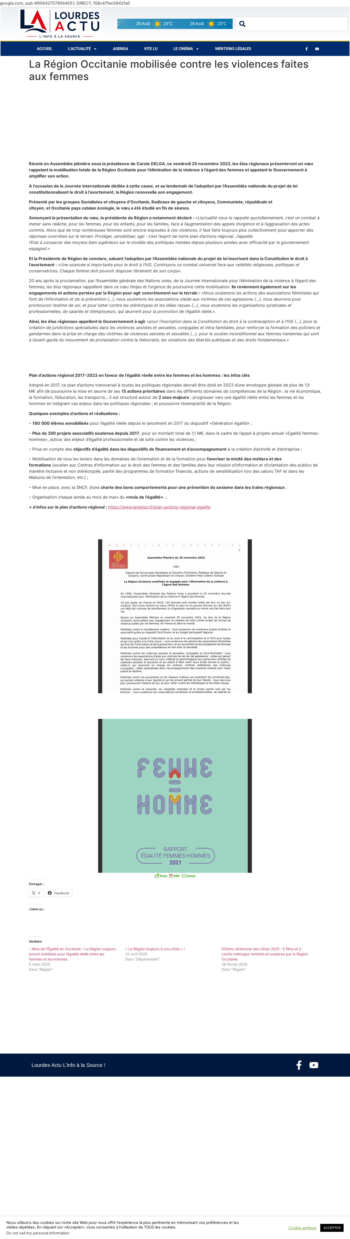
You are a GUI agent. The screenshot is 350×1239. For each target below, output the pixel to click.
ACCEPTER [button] (332, 1228)
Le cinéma (183, 48)
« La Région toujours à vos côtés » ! (155, 949)
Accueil (44, 48)
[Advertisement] (175, 122)
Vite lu (151, 48)
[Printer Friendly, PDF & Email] (175, 876)
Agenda (120, 48)
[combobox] (291, 24)
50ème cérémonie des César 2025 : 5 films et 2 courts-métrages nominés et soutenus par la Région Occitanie (265, 954)
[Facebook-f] (299, 1065)
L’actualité (79, 48)
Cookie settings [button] (302, 1228)
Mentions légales (233, 48)
